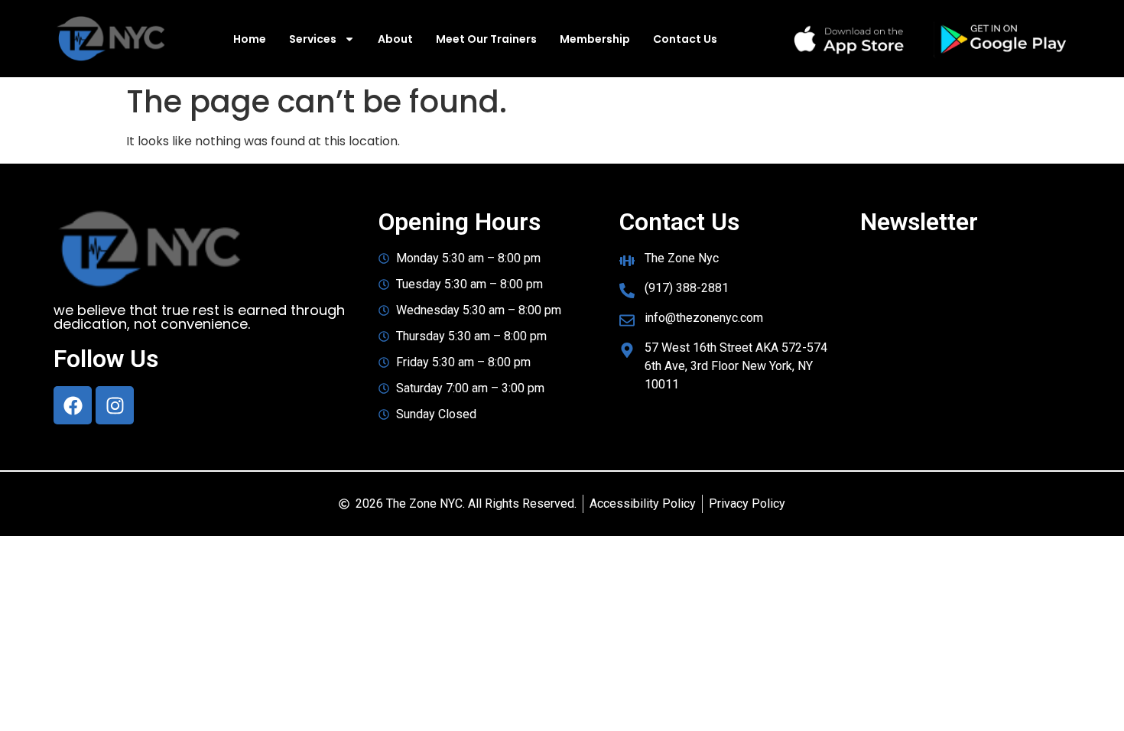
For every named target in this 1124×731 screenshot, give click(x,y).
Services (312, 39)
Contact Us (685, 39)
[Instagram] (115, 405)
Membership (595, 39)
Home (249, 39)
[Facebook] (73, 405)
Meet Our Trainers (486, 39)
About (395, 39)
